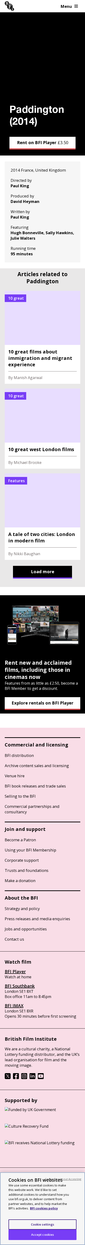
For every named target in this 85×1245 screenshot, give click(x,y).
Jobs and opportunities (26, 929)
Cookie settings (42, 1224)
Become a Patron (20, 839)
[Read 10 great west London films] (42, 429)
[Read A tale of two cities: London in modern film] (42, 516)
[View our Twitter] (8, 1077)
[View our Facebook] (16, 1077)
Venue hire (15, 775)
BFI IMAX (14, 1005)
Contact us (14, 939)
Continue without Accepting (63, 1179)
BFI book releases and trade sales (35, 786)
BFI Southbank (20, 986)
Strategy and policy (22, 908)
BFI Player (15, 971)
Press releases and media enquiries (37, 918)
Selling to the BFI (20, 796)
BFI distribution (19, 755)
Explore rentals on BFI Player (42, 703)
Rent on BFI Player (42, 142)
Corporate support (22, 860)
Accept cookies (42, 1234)
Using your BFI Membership (30, 850)
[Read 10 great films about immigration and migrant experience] (42, 337)
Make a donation (20, 880)
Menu (66, 6)
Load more (42, 571)
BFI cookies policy (44, 1208)
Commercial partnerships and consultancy (32, 809)
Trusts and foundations (26, 870)
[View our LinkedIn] (32, 1077)
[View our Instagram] (24, 1077)
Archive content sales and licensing (37, 765)
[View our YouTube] (41, 1077)
